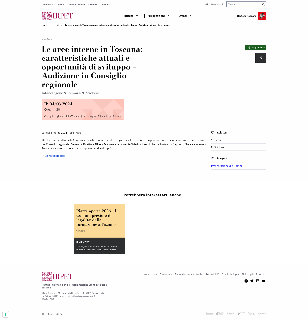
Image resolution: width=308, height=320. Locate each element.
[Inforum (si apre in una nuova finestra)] (209, 314)
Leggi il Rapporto (54, 156)
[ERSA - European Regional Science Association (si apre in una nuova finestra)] (241, 314)
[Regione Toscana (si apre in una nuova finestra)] (251, 16)
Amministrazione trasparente (83, 4)
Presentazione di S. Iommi (227, 166)
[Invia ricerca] (263, 4)
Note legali (248, 274)
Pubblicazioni (156, 16)
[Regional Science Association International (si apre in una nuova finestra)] (231, 314)
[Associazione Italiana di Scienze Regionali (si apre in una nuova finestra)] (262, 314)
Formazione (166, 274)
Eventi (183, 16)
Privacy (260, 274)
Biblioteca (48, 4)
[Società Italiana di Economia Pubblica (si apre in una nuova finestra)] (252, 314)
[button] (217, 4)
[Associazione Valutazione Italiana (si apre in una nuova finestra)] (220, 314)
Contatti (106, 4)
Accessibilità (212, 274)
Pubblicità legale (231, 274)
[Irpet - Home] (57, 16)
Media (61, 4)
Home (44, 25)
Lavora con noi (149, 274)
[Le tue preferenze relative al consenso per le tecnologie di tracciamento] (6, 314)
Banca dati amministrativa (189, 274)
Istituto (128, 16)
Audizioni (48, 39)
